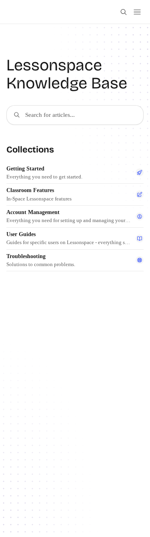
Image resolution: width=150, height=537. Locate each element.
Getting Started (25, 169)
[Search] (123, 12)
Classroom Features (30, 190)
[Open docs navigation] (137, 12)
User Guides (21, 234)
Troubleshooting (26, 256)
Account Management (33, 212)
